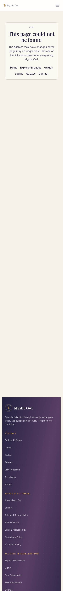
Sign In (8, 568)
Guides (48, 67)
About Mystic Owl (13, 500)
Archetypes (10, 477)
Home (13, 67)
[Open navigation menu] (57, 5)
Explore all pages (30, 67)
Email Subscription (13, 575)
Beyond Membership (15, 560)
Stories (8, 484)
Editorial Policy (12, 522)
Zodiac (19, 73)
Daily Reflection (12, 469)
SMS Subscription (13, 582)
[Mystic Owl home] (11, 5)
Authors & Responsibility (16, 515)
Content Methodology (15, 530)
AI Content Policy (13, 544)
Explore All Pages (13, 440)
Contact (43, 73)
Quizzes (31, 73)
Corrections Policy (13, 537)
